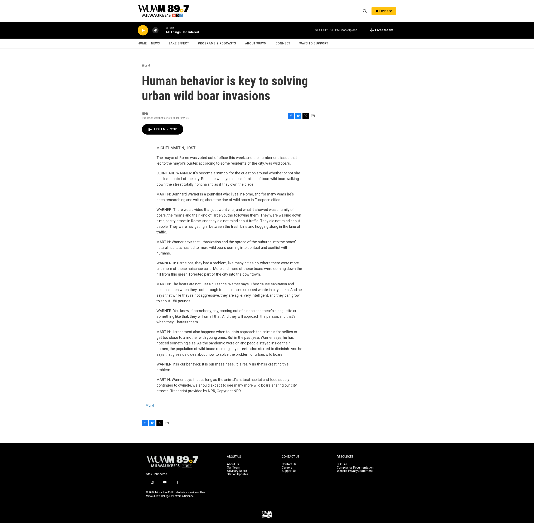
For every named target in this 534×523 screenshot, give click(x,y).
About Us (233, 464)
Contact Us (289, 464)
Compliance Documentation (355, 467)
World (146, 65)
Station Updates (237, 474)
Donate (385, 11)
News (155, 43)
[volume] (155, 30)
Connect (283, 43)
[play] (143, 30)
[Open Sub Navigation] (163, 43)
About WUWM (256, 43)
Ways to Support (313, 43)
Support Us (289, 471)
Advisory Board (237, 471)
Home (142, 43)
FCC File (342, 464)
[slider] (162, 30)
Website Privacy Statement (355, 471)
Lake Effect (179, 43)
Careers (287, 467)
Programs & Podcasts (217, 43)
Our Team (233, 467)
